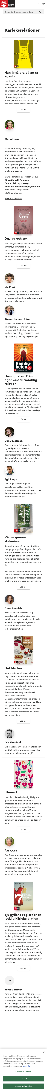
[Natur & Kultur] (7, 3)
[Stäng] (44, 1052)
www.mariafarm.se (13, 198)
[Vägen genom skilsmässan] (23, 518)
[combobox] (23, 11)
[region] (23, 1070)
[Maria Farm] (23, 125)
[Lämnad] (23, 774)
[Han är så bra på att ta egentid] (23, 54)
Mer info (26, 1066)
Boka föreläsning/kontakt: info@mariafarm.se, (22, 185)
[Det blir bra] (23, 650)
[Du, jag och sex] (23, 220)
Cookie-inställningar (23, 1071)
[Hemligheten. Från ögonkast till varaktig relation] (23, 358)
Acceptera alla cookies (23, 1086)
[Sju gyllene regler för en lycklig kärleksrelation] (23, 896)
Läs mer (23, 109)
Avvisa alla (23, 1079)
